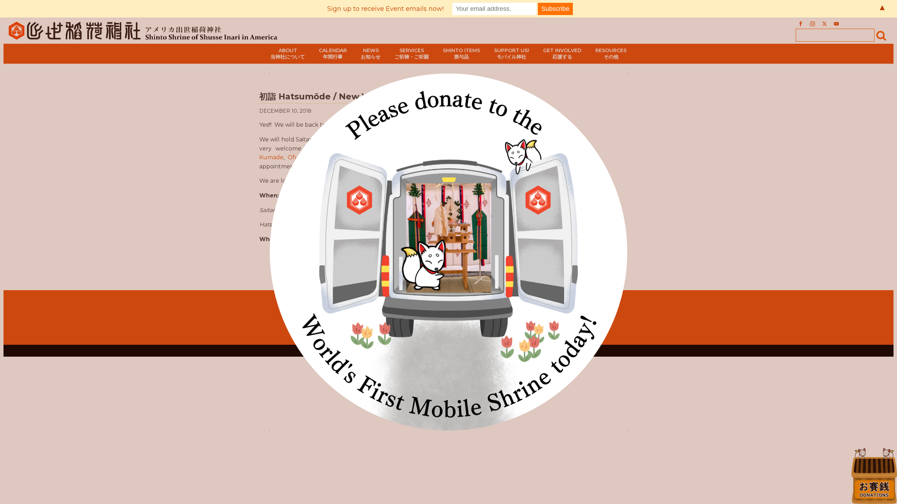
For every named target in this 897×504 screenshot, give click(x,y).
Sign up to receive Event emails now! (385, 9)
